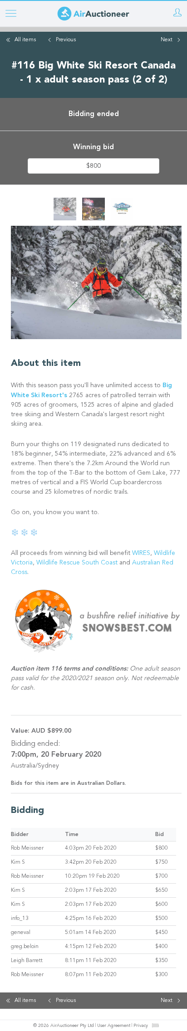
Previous (66, 40)
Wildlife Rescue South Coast (77, 563)
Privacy (140, 1026)
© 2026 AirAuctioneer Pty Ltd (63, 1026)
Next (166, 40)
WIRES (141, 553)
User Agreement (113, 1026)
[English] (155, 1025)
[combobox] (155, 1025)
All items (25, 40)
